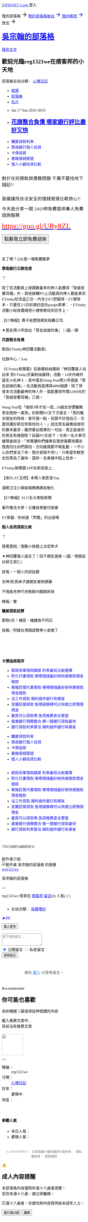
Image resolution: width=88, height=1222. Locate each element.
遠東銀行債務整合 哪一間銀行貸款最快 (43, 721)
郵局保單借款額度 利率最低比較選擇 (41, 670)
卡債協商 (18, 153)
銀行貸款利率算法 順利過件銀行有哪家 (43, 727)
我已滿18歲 (11, 1212)
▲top (6, 917)
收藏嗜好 (38, 909)
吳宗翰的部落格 (28, 36)
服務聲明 (51, 1156)
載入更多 (10, 926)
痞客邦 (37, 896)
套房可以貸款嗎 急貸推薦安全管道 (40, 716)
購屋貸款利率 (22, 142)
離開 (27, 1212)
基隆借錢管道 (22, 159)
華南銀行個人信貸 (26, 147)
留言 (47, 896)
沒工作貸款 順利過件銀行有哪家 (38, 699)
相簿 (15, 91)
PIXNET (22, 1151)
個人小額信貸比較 (26, 164)
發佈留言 (10, 955)
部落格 (17, 96)
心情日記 (40, 81)
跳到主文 (9, 50)
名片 (15, 102)
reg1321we (10, 869)
